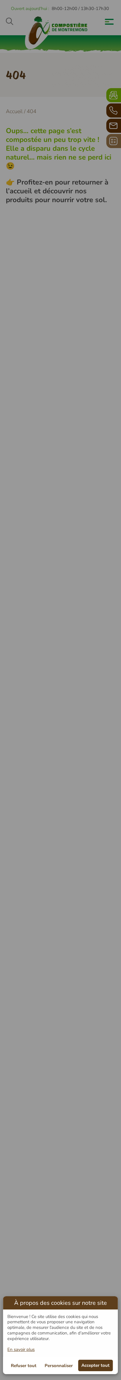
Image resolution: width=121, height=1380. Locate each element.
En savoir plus (21, 1349)
